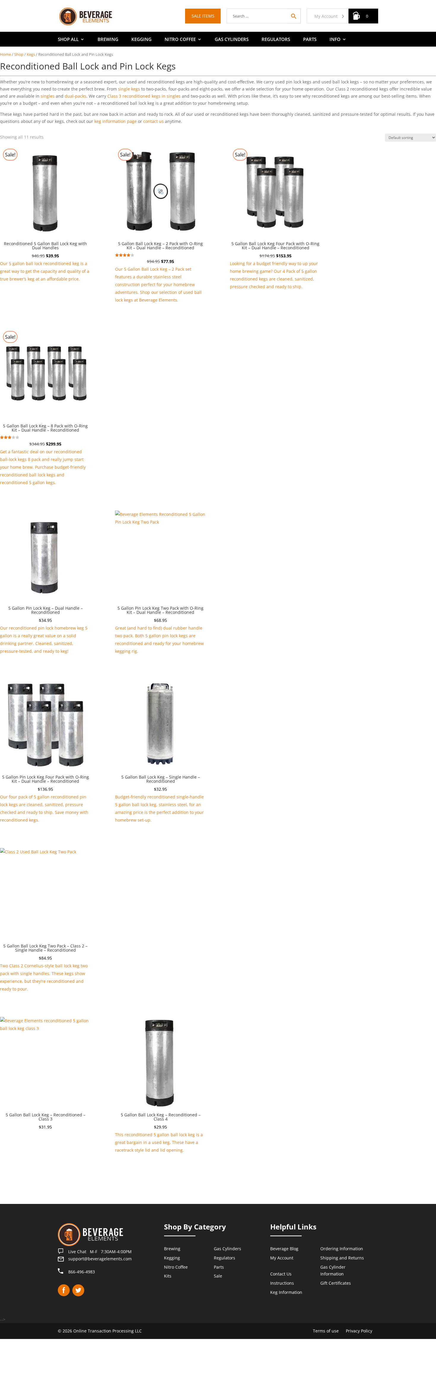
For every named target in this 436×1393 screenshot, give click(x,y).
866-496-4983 (81, 1272)
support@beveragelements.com (100, 1259)
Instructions (282, 1283)
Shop (18, 54)
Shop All (68, 39)
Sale (218, 1276)
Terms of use (326, 1331)
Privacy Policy (359, 1331)
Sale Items (203, 16)
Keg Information (286, 1292)
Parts (309, 39)
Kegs (31, 54)
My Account (326, 16)
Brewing (108, 39)
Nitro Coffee (180, 39)
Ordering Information (341, 1248)
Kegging (141, 39)
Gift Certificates (335, 1283)
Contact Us (281, 1274)
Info (335, 39)
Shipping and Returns (342, 1258)
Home (5, 54)
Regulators (276, 39)
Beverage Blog (284, 1248)
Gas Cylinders (232, 39)
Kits (167, 1276)
